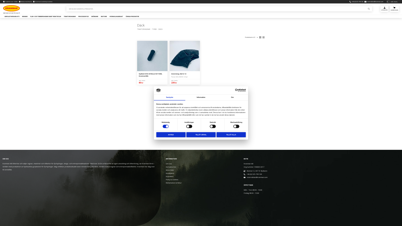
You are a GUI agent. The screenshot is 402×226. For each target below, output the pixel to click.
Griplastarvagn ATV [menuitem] (12, 16)
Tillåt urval (201, 135)
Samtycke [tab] (169, 97)
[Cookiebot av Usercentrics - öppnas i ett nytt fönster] (236, 90)
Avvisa (171, 135)
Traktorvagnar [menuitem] (70, 16)
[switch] (189, 126)
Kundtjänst (170, 173)
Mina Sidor (170, 170)
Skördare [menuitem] (94, 16)
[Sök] (369, 8)
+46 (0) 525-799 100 (357, 2)
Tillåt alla (231, 135)
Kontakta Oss (171, 167)
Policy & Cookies (172, 179)
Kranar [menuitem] (25, 16)
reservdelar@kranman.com (375, 2)
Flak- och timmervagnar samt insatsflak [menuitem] (45, 16)
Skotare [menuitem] (104, 16)
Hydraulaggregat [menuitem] (116, 16)
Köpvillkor (170, 176)
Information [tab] (201, 97)
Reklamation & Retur (174, 183)
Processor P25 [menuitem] (83, 16)
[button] (260, 37)
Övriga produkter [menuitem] (132, 16)
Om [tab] (232, 97)
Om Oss (169, 164)
